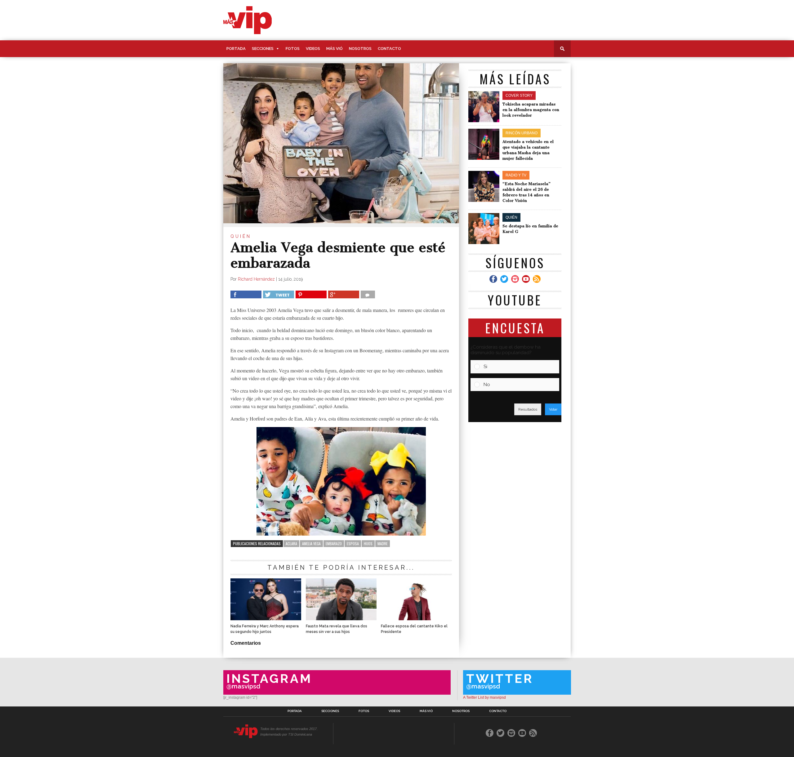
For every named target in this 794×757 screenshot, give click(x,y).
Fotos (293, 48)
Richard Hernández (256, 279)
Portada (236, 48)
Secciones (263, 48)
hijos (368, 543)
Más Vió (334, 48)
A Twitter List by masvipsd (484, 697)
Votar (553, 409)
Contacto (389, 48)
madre (382, 543)
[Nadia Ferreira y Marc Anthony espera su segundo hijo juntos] (265, 618)
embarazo (334, 543)
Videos (313, 48)
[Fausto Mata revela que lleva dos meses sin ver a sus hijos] (341, 618)
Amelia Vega (311, 543)
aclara (291, 543)
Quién (240, 236)
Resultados (527, 409)
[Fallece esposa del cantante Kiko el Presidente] (416, 618)
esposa (353, 543)
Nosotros (360, 48)
